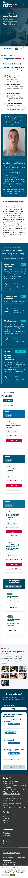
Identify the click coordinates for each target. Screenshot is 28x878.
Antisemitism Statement (9, 864)
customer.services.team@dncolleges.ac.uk (14, 785)
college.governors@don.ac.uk (17, 807)
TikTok (6, 838)
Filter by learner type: (7, 705)
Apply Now (14, 440)
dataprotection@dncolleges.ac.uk (16, 789)
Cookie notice (21, 857)
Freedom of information (9, 862)
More (21, 48)
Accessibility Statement (9, 857)
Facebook (7, 833)
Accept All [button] (12, 875)
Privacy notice (7, 860)
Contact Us (6, 850)
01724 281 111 (17, 781)
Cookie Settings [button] (5, 875)
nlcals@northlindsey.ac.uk (16, 796)
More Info (14, 444)
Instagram (7, 835)
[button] (5, 669)
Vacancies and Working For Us (11, 852)
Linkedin (7, 841)
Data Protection (7, 855)
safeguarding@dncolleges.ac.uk (11, 793)
